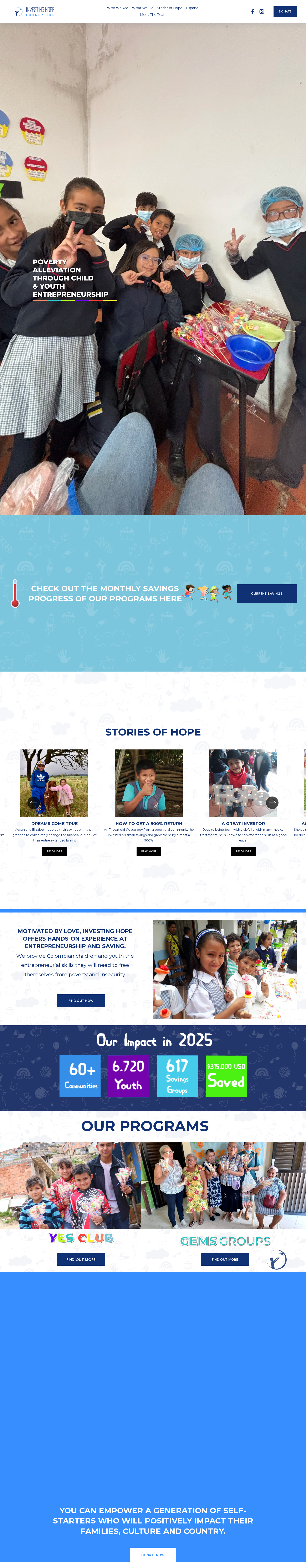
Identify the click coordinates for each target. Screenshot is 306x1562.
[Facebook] (252, 11)
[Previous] (33, 803)
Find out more (225, 1259)
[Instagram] (262, 11)
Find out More (81, 1259)
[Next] (272, 803)
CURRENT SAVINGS (267, 593)
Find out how (81, 1000)
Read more (54, 851)
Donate (285, 11)
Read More (243, 851)
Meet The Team (153, 15)
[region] (153, 802)
